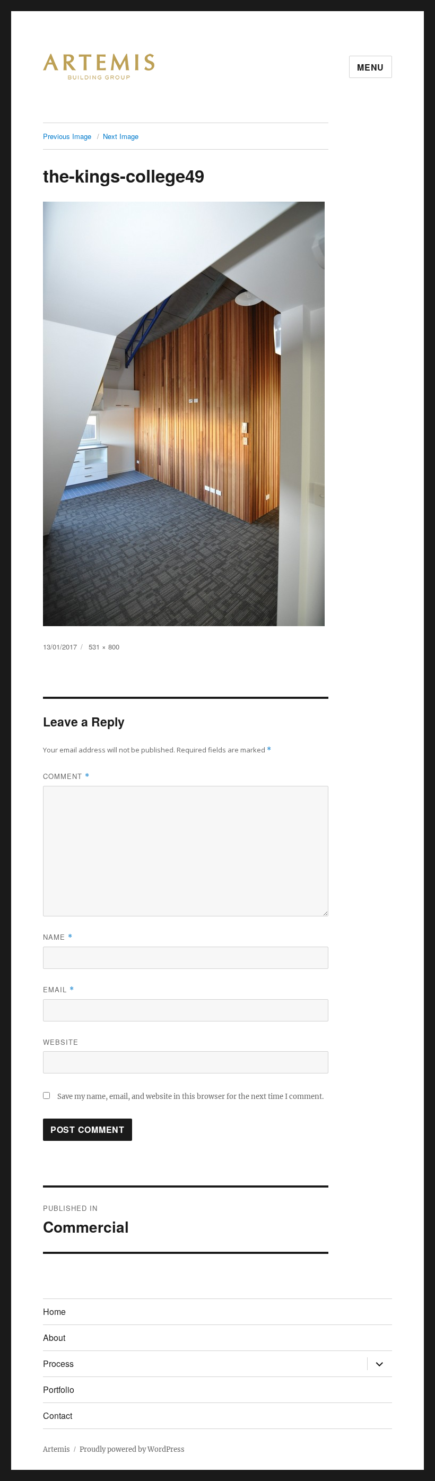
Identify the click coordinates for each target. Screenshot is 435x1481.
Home (54, 1311)
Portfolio (58, 1389)
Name (58, 937)
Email (58, 989)
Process (58, 1363)
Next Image (120, 136)
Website (61, 1042)
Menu (370, 67)
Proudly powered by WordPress (132, 1449)
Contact (57, 1415)
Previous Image (67, 136)
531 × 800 (104, 647)
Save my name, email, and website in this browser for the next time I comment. (190, 1096)
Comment (66, 776)
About (54, 1337)
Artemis (56, 1449)
